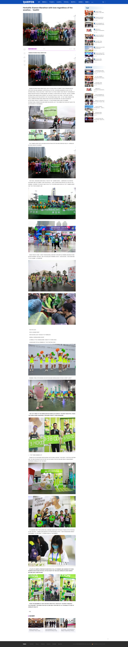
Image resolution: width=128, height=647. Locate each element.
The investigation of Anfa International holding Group (51, 630)
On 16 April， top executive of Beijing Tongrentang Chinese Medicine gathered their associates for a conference (67, 630)
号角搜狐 (54, 644)
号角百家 (43, 644)
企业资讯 (59, 2)
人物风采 (80, 2)
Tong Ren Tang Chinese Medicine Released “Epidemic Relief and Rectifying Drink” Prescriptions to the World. (99, 42)
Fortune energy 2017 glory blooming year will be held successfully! (99, 54)
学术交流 (66, 2)
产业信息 (51, 2)
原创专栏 (73, 2)
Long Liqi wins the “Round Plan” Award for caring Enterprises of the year (99, 119)
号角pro (37, 644)
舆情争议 (44, 2)
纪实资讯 (32, 644)
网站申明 (60, 644)
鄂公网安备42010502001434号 (99, 644)
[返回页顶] (107, 638)
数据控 (87, 2)
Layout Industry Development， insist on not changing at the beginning (99, 107)
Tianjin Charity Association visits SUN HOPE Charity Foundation (99, 12)
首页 (39, 2)
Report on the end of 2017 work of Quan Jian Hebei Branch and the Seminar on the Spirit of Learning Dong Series (99, 101)
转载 (30, 611)
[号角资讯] (28, 2)
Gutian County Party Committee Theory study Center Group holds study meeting (34, 630)
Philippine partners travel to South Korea (98, 18)
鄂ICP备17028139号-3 (87, 644)
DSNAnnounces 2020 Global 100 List (99, 48)
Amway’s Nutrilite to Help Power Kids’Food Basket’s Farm (99, 36)
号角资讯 (77, 644)
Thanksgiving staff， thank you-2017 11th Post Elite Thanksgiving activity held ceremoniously (99, 71)
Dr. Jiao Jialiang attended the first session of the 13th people (99, 77)
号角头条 (48, 644)
